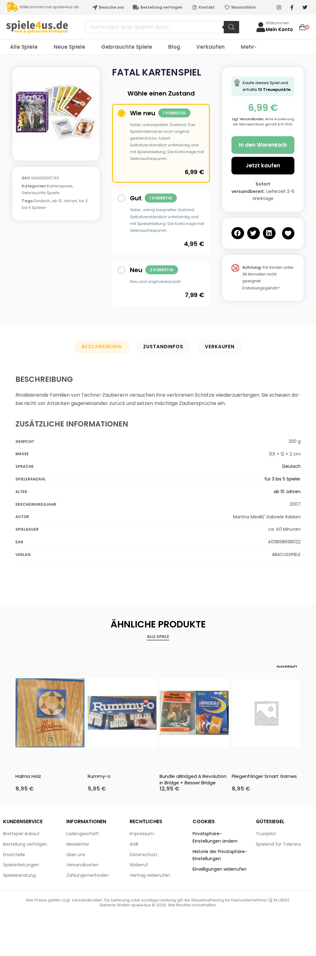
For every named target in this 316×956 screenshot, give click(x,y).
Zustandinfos (163, 346)
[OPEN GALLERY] (56, 110)
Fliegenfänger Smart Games (264, 776)
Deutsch (42, 201)
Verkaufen (220, 346)
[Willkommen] (261, 27)
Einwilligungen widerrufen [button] (220, 869)
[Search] (231, 27)
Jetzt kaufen (263, 165)
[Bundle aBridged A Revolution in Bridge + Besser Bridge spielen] (194, 712)
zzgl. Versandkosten (248, 119)
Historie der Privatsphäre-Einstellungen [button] (220, 855)
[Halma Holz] (50, 712)
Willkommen (277, 23)
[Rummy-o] (122, 712)
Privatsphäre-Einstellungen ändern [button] (215, 837)
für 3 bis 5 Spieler (282, 479)
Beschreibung (102, 346)
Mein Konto (279, 29)
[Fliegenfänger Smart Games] (266, 712)
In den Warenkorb (263, 145)
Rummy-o (99, 776)
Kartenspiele (60, 186)
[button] (237, 233)
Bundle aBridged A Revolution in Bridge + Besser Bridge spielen (193, 779)
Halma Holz (28, 776)
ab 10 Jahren (64, 201)
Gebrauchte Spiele (41, 193)
